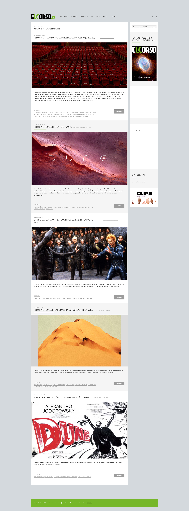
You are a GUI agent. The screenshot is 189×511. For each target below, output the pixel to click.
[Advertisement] (94, 6)
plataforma (74, 114)
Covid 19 (46, 112)
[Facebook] (152, 16)
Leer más (119, 111)
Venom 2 (85, 116)
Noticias (74, 16)
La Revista (84, 16)
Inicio (35, 26)
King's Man (56, 114)
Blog (105, 16)
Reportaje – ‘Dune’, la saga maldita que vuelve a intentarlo (63, 310)
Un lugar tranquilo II (75, 116)
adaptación (38, 385)
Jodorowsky (73, 477)
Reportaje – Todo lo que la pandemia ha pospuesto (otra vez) (64, 37)
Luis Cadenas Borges (107, 38)
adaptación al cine (40, 207)
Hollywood (38, 114)
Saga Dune (49, 209)
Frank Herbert (80, 207)
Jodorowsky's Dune (84, 477)
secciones (95, 16)
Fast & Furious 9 (72, 112)
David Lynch (61, 298)
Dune (51, 112)
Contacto (113, 16)
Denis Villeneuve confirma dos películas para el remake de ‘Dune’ (63, 221)
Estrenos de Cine (60, 112)
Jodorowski (53, 386)
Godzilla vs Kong (83, 112)
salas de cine (90, 114)
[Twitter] (156, 16)
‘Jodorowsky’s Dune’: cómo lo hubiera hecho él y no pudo (62, 397)
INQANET (89, 503)
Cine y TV (37, 110)
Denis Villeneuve (71, 298)
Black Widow (38, 112)
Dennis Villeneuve (81, 385)
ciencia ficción (52, 207)
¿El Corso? (64, 16)
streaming (50, 116)
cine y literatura (64, 207)
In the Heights (47, 114)
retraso (82, 114)
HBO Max (93, 112)
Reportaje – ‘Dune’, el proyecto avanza (53, 127)
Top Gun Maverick (61, 116)
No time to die (64, 114)
